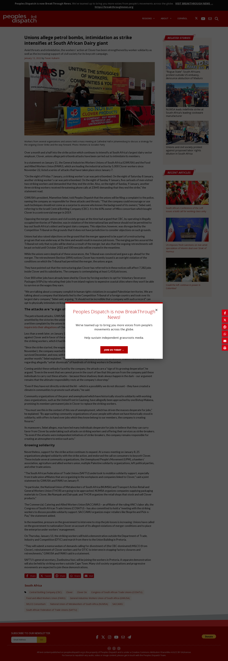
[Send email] (225, 340)
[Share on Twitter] (225, 320)
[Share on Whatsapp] (225, 333)
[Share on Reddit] (225, 327)
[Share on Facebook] (225, 313)
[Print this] (225, 347)
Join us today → (114, 349)
